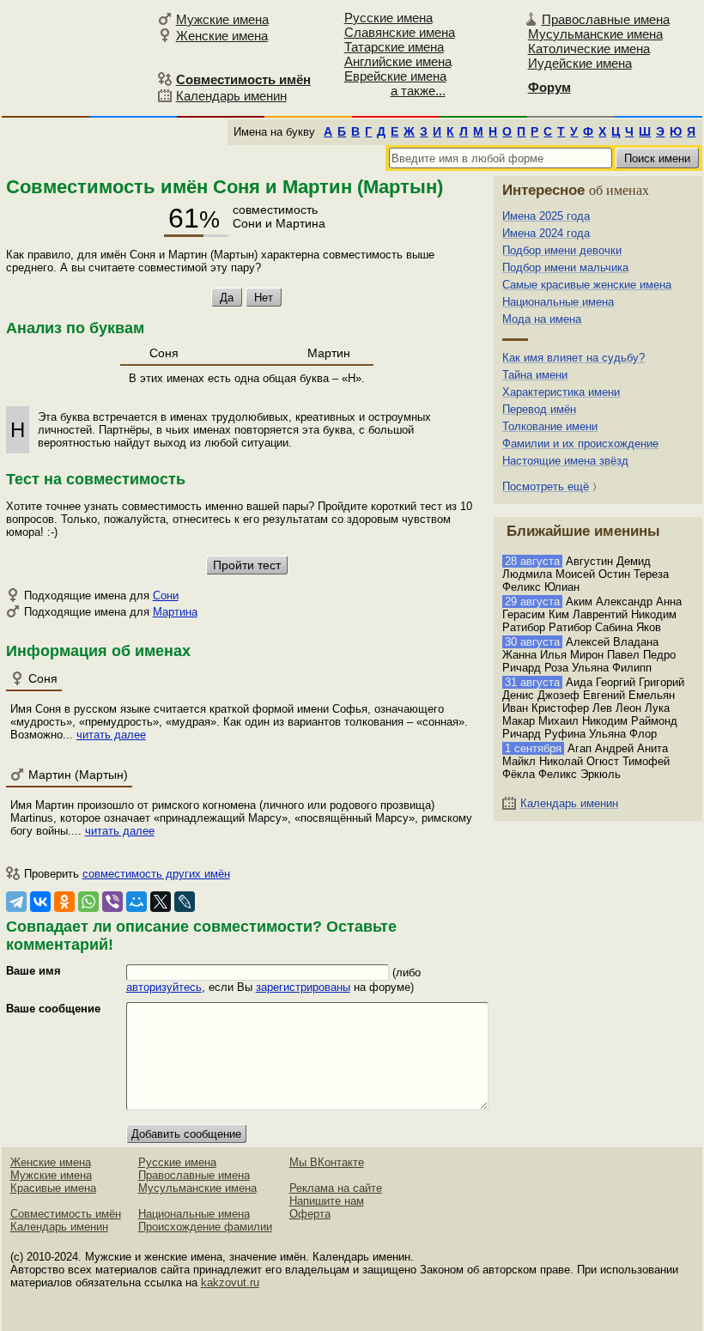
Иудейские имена (580, 63)
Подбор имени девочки (562, 250)
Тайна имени (534, 374)
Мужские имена (222, 19)
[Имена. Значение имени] (77, 57)
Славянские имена (399, 32)
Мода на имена (541, 319)
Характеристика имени (561, 392)
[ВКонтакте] (40, 901)
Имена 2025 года (546, 216)
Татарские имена (394, 47)
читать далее (111, 734)
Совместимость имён (65, 1213)
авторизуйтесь (164, 987)
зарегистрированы (303, 987)
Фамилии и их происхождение (580, 443)
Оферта (310, 1213)
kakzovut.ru (230, 1282)
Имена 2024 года (546, 233)
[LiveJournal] (184, 901)
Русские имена (388, 17)
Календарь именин (231, 95)
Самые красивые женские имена (586, 284)
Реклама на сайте (335, 1188)
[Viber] (112, 901)
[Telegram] (16, 901)
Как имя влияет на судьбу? (573, 357)
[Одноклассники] (64, 901)
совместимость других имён (156, 873)
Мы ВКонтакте (326, 1162)
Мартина (175, 611)
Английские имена (398, 61)
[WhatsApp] (88, 901)
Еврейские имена (395, 76)
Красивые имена (53, 1188)
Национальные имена (558, 301)
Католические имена (589, 48)
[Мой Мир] (136, 901)
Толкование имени (550, 426)
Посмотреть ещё (545, 486)
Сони (166, 595)
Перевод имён (539, 409)
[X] (160, 901)
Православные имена (606, 19)
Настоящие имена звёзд (565, 460)
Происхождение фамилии (205, 1226)
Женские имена (222, 35)
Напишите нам (326, 1200)
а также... (418, 90)
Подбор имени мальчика (565, 267)
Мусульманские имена (595, 34)
